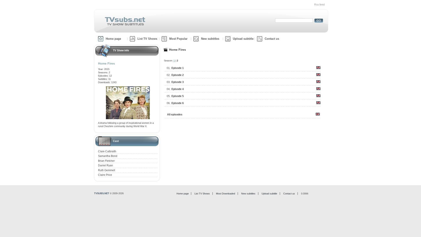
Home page (113, 38)
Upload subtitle (243, 38)
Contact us (272, 38)
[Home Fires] (128, 87)
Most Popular (178, 38)
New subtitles (210, 38)
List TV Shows (147, 38)
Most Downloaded (225, 193)
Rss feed (319, 4)
